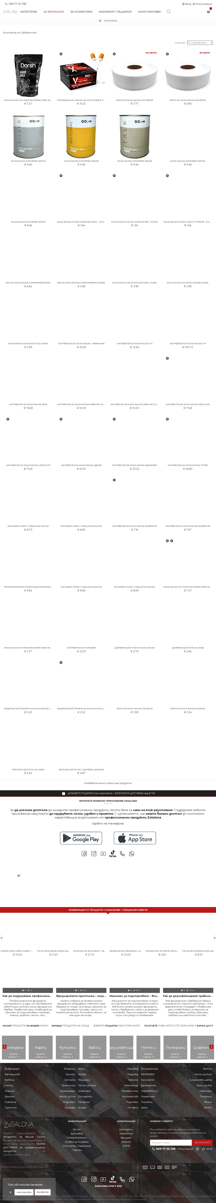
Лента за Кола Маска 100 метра (134, 100)
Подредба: (180, 43)
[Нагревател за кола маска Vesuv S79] (7, 419)
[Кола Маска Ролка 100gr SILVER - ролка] (114, 176)
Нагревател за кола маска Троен (188, 465)
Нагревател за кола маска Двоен (81, 465)
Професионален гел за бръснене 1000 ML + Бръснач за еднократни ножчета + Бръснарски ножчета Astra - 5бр (162, 951)
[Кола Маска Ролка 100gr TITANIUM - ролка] (167, 176)
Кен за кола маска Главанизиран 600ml (81, 283)
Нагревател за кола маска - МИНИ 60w (81, 343)
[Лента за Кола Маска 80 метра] (167, 54)
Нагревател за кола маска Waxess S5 (188, 526)
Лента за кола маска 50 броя (187, 708)
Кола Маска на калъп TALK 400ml (28, 343)
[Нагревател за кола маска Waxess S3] (114, 480)
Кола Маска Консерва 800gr (28, 161)
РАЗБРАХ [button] (43, 1192)
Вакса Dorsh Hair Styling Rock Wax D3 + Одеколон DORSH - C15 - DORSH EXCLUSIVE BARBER (89, 951)
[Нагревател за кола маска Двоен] (61, 419)
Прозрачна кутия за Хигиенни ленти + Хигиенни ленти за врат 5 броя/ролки (17, 951)
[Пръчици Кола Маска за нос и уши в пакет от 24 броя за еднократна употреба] (61, 54)
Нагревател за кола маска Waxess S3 (134, 526)
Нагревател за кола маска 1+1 (134, 343)
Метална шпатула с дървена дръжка (81, 769)
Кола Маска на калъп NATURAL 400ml (134, 283)
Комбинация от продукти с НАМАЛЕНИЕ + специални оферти (108, 910)
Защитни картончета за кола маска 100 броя (28, 708)
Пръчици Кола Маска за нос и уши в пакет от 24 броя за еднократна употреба (81, 100)
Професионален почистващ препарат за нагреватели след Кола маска (28, 587)
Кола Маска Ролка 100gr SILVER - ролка (134, 222)
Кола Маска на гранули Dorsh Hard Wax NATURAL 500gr (188, 587)
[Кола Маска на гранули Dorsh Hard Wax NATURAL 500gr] (167, 541)
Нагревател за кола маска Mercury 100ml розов (81, 404)
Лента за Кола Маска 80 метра (188, 100)
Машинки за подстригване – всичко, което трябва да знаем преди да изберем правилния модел (135, 996)
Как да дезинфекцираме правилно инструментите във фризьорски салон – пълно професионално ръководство (188, 996)
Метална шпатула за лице (28, 769)
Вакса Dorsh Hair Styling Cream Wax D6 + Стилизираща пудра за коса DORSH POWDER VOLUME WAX (198, 951)
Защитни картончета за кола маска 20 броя (81, 708)
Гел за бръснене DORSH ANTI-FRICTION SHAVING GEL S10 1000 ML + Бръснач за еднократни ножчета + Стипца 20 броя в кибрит (53, 951)
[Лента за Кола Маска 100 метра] (114, 54)
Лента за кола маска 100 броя (135, 708)
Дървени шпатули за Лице (188, 648)
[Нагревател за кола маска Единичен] (114, 419)
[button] (1, 938)
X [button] (10, 1192)
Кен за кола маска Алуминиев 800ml (28, 283)
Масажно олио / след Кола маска (28, 526)
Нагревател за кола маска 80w (28, 404)
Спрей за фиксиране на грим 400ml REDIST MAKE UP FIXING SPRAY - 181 (34, 868)
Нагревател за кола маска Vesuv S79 (28, 465)
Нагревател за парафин (81, 648)
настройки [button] (24, 1192)
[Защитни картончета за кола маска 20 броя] (61, 663)
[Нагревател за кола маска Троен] (167, 419)
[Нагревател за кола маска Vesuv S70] (167, 358)
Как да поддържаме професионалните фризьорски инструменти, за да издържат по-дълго (28, 996)
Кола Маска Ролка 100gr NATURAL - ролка (81, 222)
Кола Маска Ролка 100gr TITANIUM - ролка (188, 222)
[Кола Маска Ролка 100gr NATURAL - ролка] (61, 176)
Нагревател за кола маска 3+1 (188, 343)
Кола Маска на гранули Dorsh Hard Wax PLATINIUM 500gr (28, 648)
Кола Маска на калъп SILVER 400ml (188, 283)
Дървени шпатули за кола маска (134, 648)
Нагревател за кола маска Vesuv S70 (188, 404)
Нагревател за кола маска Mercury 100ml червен (134, 404)
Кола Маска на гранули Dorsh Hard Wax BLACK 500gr (28, 100)
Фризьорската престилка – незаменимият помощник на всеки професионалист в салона (81, 996)
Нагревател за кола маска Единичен (134, 465)
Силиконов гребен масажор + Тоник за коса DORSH (126, 951)
